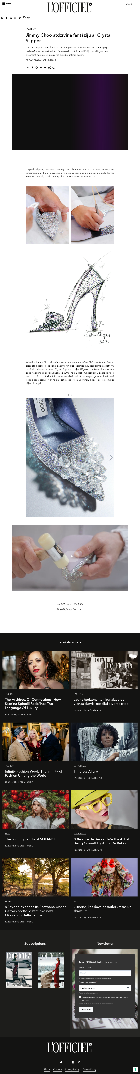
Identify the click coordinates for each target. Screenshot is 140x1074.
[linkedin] (15, 18)
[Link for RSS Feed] (79, 1062)
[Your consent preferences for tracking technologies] (135, 1069)
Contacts (57, 1069)
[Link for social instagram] (73, 1062)
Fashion (31, 28)
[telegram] (28, 18)
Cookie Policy (89, 1069)
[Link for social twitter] (61, 1062)
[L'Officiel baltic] (70, 8)
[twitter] (20, 18)
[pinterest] (11, 18)
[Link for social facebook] (67, 1062)
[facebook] (6, 18)
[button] (111, 458)
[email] (2, 18)
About (47, 1069)
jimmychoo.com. (74, 609)
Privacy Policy (72, 1069)
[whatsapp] (24, 18)
